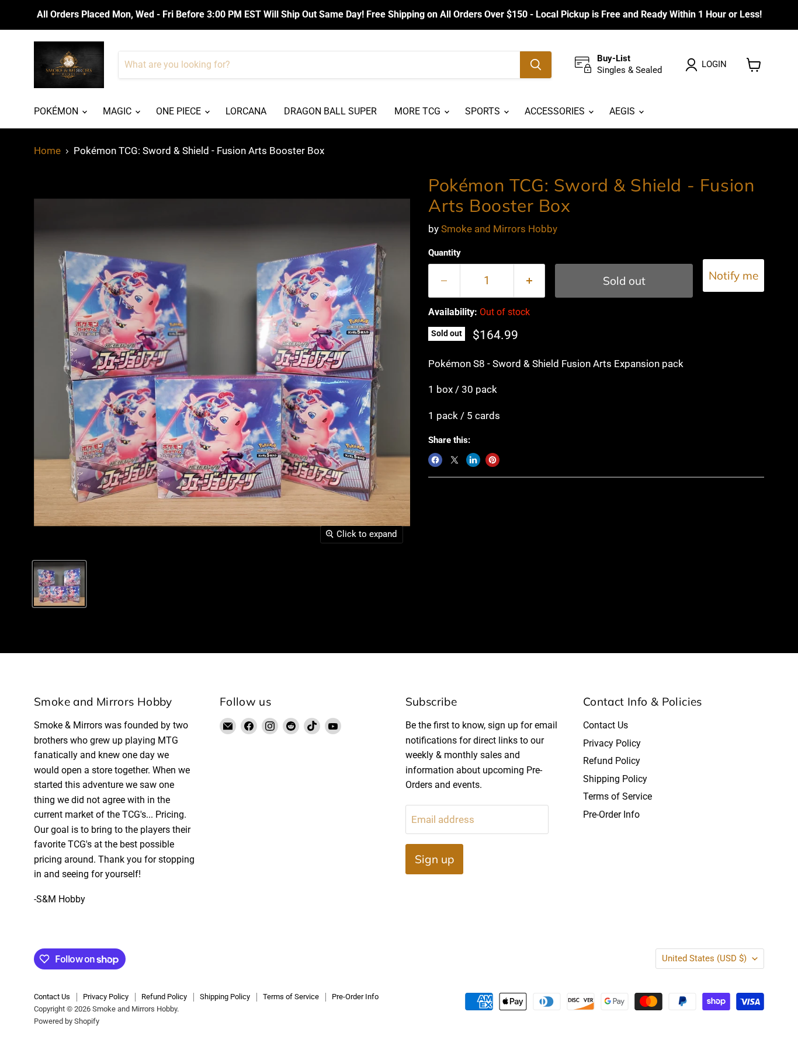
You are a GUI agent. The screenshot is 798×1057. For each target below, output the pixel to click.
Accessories (556, 111)
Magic (118, 111)
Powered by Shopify (66, 1021)
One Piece (179, 111)
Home (47, 150)
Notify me (733, 275)
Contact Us (605, 725)
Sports (483, 111)
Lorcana (245, 111)
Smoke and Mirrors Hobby (499, 229)
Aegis (623, 111)
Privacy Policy (612, 743)
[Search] (535, 64)
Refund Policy (611, 760)
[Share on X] (454, 460)
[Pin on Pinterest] (492, 460)
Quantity (444, 253)
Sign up (434, 859)
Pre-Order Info (611, 814)
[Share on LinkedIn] (473, 460)
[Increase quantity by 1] (530, 281)
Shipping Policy (615, 778)
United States (704, 958)
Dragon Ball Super (330, 111)
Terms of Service (617, 796)
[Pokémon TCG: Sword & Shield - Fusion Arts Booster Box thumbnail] (59, 584)
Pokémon (57, 111)
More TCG (418, 111)
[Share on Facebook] (435, 460)
